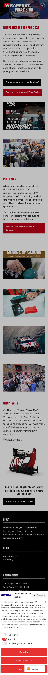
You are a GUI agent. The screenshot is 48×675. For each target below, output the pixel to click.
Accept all (24, 669)
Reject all (24, 652)
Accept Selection (24, 660)
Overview (41, 595)
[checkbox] (9, 634)
